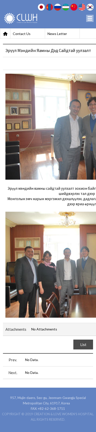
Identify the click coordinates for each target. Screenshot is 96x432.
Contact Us (22, 34)
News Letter (57, 34)
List (83, 344)
